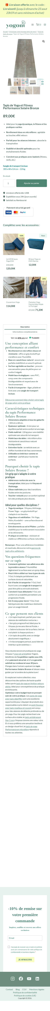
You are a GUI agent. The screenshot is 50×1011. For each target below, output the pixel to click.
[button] (43, 41)
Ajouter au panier (31, 183)
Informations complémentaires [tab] (25, 332)
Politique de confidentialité (25, 992)
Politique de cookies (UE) (25, 995)
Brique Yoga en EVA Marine (35, 260)
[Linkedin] (37, 979)
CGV (24, 989)
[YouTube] (29, 979)
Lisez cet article (20, 654)
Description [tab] (25, 327)
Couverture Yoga (13, 302)
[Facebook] (21, 979)
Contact (9, 989)
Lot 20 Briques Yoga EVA (12, 260)
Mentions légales (36, 989)
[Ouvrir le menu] (32, 25)
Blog (18, 989)
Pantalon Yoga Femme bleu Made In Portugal (36, 304)
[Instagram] (45, 25)
